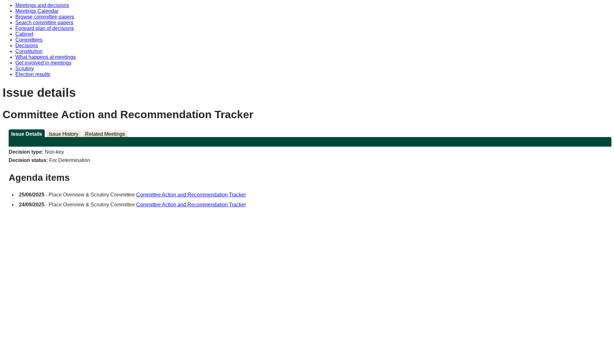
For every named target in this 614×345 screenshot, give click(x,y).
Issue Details (26, 134)
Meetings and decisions (42, 5)
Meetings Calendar (37, 11)
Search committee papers (44, 22)
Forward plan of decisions (44, 28)
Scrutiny (24, 68)
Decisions (26, 45)
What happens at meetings (45, 57)
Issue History (63, 134)
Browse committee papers (44, 16)
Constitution (29, 51)
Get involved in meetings (43, 62)
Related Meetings (105, 134)
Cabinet (24, 34)
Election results (32, 74)
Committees (29, 39)
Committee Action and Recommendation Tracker (191, 194)
